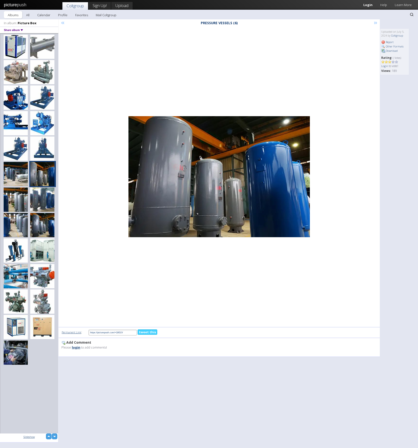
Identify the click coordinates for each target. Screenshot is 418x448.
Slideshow (29, 437)
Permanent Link (71, 332)
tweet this (147, 332)
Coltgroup (75, 5)
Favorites (81, 15)
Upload (121, 5)
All (28, 15)
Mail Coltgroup (106, 15)
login (76, 347)
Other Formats (394, 46)
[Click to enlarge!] (219, 176)
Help (383, 5)
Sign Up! (100, 5)
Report (389, 42)
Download (391, 51)
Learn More (403, 5)
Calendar (43, 15)
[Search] (412, 14)
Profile (62, 15)
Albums (13, 15)
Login (368, 5)
